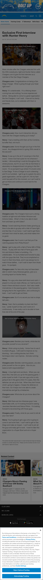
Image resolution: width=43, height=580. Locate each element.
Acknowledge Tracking (21, 576)
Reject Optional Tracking (21, 570)
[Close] (40, 530)
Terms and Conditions (9, 537)
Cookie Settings (21, 566)
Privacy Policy (30, 539)
